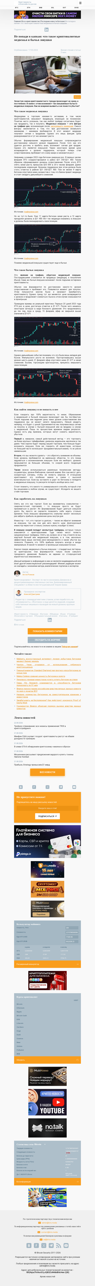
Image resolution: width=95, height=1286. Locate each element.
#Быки (63, 614)
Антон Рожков (28, 575)
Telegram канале (69, 646)
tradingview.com (31, 212)
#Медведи (54, 614)
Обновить (21, 1060)
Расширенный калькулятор (28, 964)
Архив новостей (47, 1276)
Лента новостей (24, 717)
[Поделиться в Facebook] (29, 30)
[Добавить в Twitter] (35, 30)
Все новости (47, 772)
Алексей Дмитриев (32, 594)
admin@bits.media (49, 1223)
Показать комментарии (47, 631)
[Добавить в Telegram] (41, 30)
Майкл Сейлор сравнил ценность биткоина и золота (41, 676)
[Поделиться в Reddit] (58, 30)
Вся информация (24, 1182)
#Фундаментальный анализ (45, 616)
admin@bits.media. (47, 1266)
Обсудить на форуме (47, 640)
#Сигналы (63, 616)
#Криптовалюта (21, 614)
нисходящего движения (62, 126)
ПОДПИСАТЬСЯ (46, 816)
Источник (20, 625)
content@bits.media (49, 1232)
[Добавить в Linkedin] (46, 30)
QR (67, 1272)
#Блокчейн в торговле (23, 616)
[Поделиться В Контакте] (52, 30)
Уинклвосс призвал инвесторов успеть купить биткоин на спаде (47, 679)
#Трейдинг (73, 616)
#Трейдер (71, 614)
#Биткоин (44, 614)
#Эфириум (33, 614)
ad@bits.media (49, 1240)
